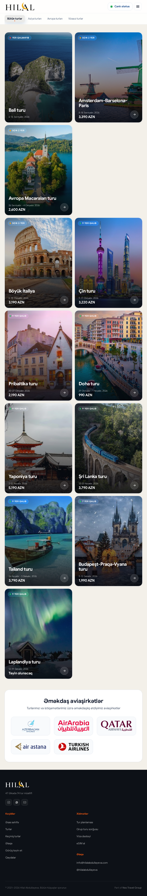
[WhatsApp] (16, 802)
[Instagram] (8, 802)
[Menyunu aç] (138, 6)
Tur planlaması (85, 822)
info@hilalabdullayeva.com (92, 862)
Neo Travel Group (132, 887)
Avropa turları (55, 18)
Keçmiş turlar (13, 836)
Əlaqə (8, 843)
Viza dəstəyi (84, 836)
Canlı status (122, 6)
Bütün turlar (14, 18)
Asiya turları (34, 18)
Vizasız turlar (75, 18)
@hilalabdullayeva (87, 869)
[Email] (24, 802)
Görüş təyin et (13, 850)
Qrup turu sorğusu (87, 829)
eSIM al (81, 843)
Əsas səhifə (12, 822)
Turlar (8, 829)
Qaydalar (10, 857)
